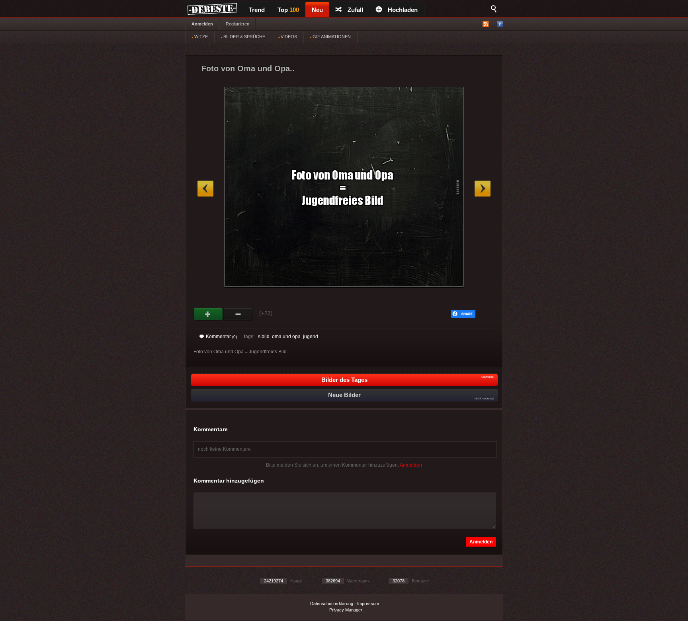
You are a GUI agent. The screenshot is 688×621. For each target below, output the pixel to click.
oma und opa (286, 336)
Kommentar (221, 336)
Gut (208, 314)
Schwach (238, 314)
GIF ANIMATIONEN (331, 36)
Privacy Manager (345, 609)
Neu (317, 9)
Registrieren (237, 23)
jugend (310, 336)
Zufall (355, 9)
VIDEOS (288, 36)
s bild (264, 336)
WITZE (200, 36)
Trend (257, 9)
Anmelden (202, 23)
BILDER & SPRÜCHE (243, 36)
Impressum (368, 603)
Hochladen (403, 9)
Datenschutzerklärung (331, 603)
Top (288, 9)
